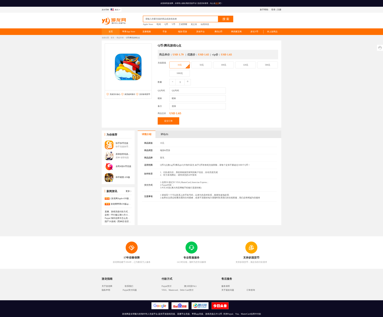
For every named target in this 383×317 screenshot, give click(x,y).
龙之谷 (194, 24)
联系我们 (129, 286)
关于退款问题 (227, 290)
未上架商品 (272, 31)
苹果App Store (128, 31)
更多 (128, 191)
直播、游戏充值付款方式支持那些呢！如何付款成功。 (118, 211)
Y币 (173, 24)
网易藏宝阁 (236, 31)
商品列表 (120, 38)
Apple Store (148, 24)
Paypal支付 (166, 286)
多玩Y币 (254, 31)
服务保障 (225, 286)
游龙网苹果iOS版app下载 (121, 204)
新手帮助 (264, 10)
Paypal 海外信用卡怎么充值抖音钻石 (118, 218)
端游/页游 (182, 31)
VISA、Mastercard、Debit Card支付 (177, 290)
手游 (164, 31)
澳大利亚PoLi (190, 286)
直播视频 (146, 31)
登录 (217, 3)
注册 (279, 10)
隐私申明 (106, 290)
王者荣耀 (183, 24)
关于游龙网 (107, 286)
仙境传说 (205, 24)
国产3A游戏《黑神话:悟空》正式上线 (118, 221)
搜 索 (225, 19)
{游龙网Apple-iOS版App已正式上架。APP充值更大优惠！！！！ (121, 198)
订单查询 (251, 290)
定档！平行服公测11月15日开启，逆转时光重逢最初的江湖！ (118, 215)
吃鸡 (159, 24)
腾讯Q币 (218, 31)
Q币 (166, 24)
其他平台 (200, 31)
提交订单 (168, 121)
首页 (111, 31)
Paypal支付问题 (130, 290)
